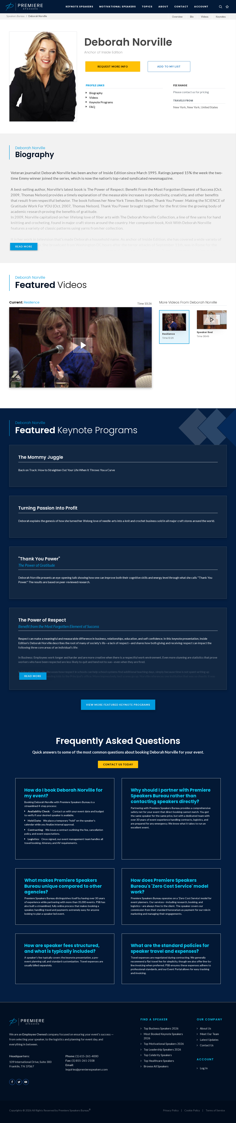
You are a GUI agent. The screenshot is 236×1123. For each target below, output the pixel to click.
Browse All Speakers (156, 1066)
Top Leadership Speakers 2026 (162, 1049)
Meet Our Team (209, 1034)
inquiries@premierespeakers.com (86, 1069)
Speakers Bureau (15, 16)
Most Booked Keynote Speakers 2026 (163, 1036)
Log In (204, 1068)
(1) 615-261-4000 (86, 1056)
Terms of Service (215, 1110)
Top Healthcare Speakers (159, 1060)
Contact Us (207, 1045)
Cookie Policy (192, 1110)
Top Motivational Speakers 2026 (164, 1043)
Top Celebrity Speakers (158, 1055)
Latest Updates (209, 1039)
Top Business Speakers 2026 (161, 1028)
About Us (205, 1028)
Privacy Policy (171, 1110)
